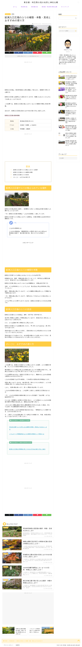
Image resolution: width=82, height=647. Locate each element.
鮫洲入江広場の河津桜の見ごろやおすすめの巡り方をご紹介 (27, 449)
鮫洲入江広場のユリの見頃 (21, 174)
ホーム (15, 6)
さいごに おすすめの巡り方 (21, 177)
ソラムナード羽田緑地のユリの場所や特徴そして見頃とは (26, 434)
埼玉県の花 (24, 6)
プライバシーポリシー (8, 645)
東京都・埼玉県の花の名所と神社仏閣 (41, 2)
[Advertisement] (28, 75)
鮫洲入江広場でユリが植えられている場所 (25, 170)
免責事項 (18, 645)
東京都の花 (34, 6)
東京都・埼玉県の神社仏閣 (49, 6)
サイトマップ (65, 6)
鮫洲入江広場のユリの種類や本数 (23, 172)
